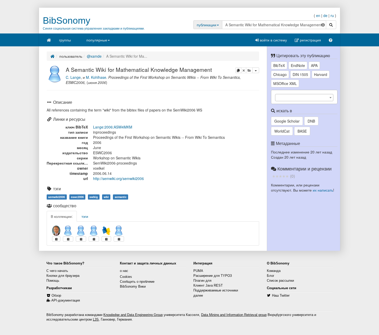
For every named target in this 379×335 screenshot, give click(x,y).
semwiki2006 (56, 197)
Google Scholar (287, 121)
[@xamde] (55, 73)
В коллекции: (62, 216)
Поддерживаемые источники (215, 290)
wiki (106, 197)
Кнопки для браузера (62, 276)
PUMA (198, 271)
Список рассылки (280, 280)
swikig (93, 197)
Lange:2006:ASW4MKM (112, 127)
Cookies (126, 277)
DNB (311, 121)
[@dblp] (106, 231)
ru (332, 15)
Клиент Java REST (208, 285)
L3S (96, 319)
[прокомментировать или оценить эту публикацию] (280, 176)
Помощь (52, 280)
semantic (121, 197)
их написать (323, 190)
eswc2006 (77, 197)
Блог (270, 276)
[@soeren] (94, 231)
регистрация (310, 39)
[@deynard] (68, 231)
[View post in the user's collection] (56, 239)
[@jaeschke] (56, 231)
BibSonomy (66, 20)
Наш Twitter (281, 295)
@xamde (94, 56)
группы (65, 39)
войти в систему (273, 39)
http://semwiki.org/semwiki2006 (118, 178)
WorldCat (282, 131)
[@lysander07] (81, 231)
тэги (84, 216)
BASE (302, 131)
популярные (96, 39)
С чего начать (57, 271)
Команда (274, 271)
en (318, 15)
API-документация (65, 300)
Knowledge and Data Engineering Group (133, 315)
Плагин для (202, 280)
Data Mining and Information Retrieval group (234, 315)
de (325, 15)
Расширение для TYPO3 (212, 276)
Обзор (56, 295)
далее (198, 295)
